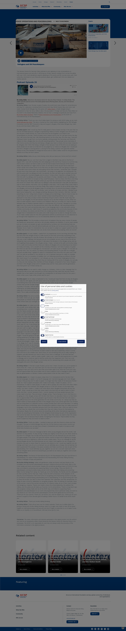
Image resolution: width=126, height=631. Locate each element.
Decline (44, 341)
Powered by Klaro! (81, 344)
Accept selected (62, 341)
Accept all (81, 341)
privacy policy (55, 290)
